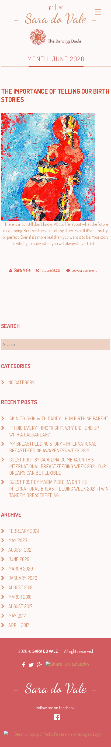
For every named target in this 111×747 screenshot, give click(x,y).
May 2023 (17, 540)
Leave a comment (84, 270)
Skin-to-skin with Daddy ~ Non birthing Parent (58, 418)
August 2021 (20, 550)
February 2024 (23, 531)
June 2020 (18, 559)
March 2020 (20, 569)
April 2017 (18, 625)
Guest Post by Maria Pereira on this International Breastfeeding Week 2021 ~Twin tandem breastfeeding (58, 488)
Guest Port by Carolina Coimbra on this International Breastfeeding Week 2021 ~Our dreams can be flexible (57, 466)
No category (21, 382)
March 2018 (20, 597)
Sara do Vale (55, 18)
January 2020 (22, 578)
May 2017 (17, 616)
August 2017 (20, 606)
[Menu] (98, 11)
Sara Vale (22, 270)
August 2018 (20, 587)
